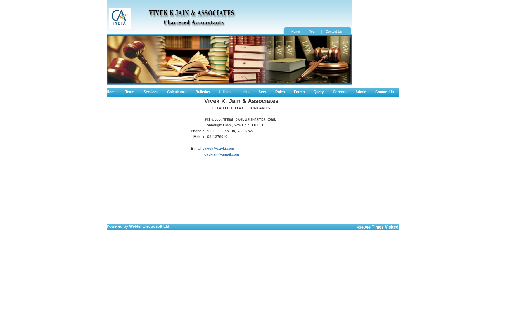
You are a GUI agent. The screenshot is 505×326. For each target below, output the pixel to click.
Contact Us (384, 92)
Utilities (225, 92)
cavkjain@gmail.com (221, 154)
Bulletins (203, 92)
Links (245, 92)
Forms (299, 92)
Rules (280, 92)
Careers (340, 92)
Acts (262, 92)
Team (129, 92)
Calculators (176, 92)
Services (150, 92)
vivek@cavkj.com (219, 149)
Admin (360, 92)
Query (319, 92)
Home (112, 92)
